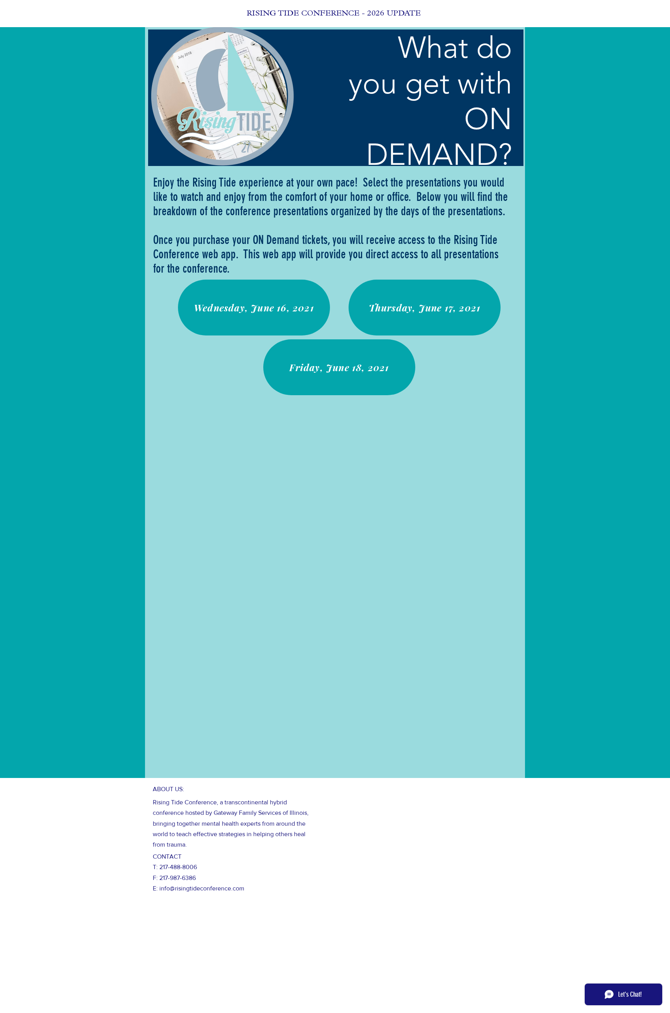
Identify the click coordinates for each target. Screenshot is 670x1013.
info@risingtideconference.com (201, 888)
